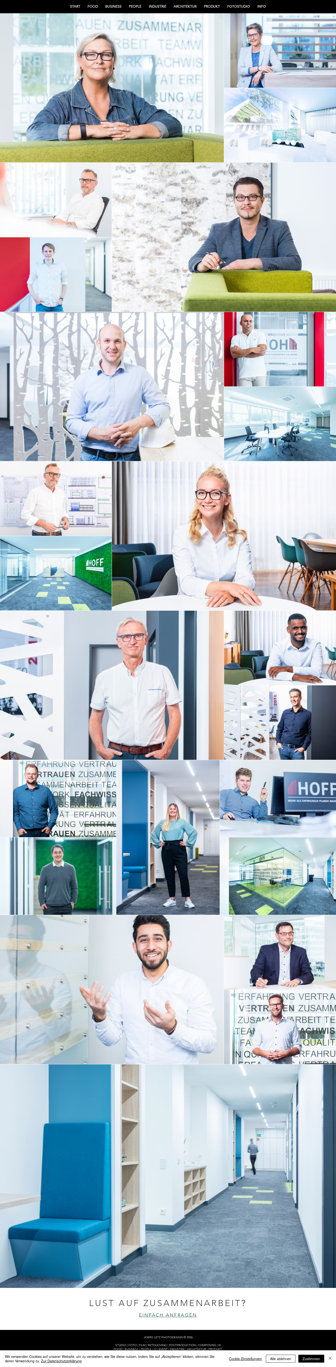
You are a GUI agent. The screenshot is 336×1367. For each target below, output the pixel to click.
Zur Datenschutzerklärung (61, 1360)
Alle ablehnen (280, 1358)
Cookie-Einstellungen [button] (245, 1358)
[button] (262, 6)
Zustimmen (311, 1358)
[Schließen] (330, 1358)
